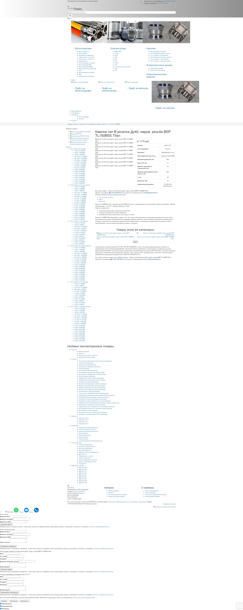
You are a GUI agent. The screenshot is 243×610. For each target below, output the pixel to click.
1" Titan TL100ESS (79, 284)
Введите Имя (4, 516)
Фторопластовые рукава (87, 357)
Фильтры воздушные (85, 448)
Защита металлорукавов (86, 76)
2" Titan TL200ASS (79, 168)
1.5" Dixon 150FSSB (80, 322)
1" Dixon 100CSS (79, 225)
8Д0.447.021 (83, 475)
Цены (100, 199)
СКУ (116, 68)
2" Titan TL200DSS (79, 265)
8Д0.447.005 (83, 467)
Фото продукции (84, 117)
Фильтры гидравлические (87, 446)
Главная (70, 124)
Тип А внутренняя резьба (158, 51)
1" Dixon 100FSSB (79, 310)
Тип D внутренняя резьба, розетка (161, 57)
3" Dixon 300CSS (79, 240)
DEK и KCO (118, 51)
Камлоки (82, 124)
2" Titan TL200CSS (79, 234)
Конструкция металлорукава (88, 370)
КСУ (116, 65)
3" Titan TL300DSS (79, 270)
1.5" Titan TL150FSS (80, 320)
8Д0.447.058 (83, 482)
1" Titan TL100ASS (79, 151)
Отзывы (81, 119)
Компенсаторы (85, 136)
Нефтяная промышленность (88, 427)
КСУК (116, 55)
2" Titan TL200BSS (79, 206)
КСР (116, 59)
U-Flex (117, 53)
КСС (116, 61)
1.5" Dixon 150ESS (79, 293)
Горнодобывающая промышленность (91, 441)
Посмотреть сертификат (9, 592)
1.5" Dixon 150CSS (79, 232)
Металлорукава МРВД (86, 67)
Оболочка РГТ (83, 422)
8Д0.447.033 (83, 479)
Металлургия (83, 433)
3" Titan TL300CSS (79, 238)
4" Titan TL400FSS (79, 337)
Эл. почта (3, 556)
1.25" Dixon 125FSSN (80, 318)
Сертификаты (75, 113)
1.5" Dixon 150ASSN (80, 166)
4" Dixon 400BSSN (79, 215)
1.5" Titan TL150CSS (80, 230)
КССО (116, 63)
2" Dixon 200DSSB (79, 267)
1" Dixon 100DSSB (79, 249)
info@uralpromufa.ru (169, 1)
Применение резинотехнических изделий (92, 380)
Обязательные (7, 604)
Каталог (76, 124)
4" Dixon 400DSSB (79, 278)
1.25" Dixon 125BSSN (80, 196)
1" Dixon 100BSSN (79, 191)
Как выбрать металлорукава (88, 410)
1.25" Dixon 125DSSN (80, 257)
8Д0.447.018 (83, 473)
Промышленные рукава (157, 70)
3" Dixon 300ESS (79, 301)
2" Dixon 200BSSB (79, 217)
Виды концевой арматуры (87, 376)
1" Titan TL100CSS (79, 223)
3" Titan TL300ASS (79, 173)
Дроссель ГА (83, 454)
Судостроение (83, 439)
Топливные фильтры (85, 444)
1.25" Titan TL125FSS (80, 314)
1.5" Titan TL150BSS (80, 198)
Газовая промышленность (87, 429)
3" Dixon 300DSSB (79, 272)
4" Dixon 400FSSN (79, 341)
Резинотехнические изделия (88, 355)
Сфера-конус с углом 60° (87, 57)
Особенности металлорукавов (89, 382)
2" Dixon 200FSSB (79, 327)
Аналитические (7, 606)
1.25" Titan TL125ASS (80, 156)
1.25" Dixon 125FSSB (80, 316)
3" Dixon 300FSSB (79, 333)
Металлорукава (86, 131)
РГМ (80, 70)
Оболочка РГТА (84, 420)
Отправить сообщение (8, 546)
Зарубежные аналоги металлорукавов (91, 378)
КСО (116, 57)
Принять (4, 601)
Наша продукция (150, 493)
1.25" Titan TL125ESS (80, 287)
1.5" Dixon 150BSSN (80, 202)
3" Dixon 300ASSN (79, 177)
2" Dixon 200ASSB (79, 170)
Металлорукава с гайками (87, 63)
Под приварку (83, 53)
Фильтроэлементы (85, 450)
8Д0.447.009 (83, 469)
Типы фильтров (84, 368)
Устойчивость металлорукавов (89, 391)
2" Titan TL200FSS (79, 325)
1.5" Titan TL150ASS (80, 162)
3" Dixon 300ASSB (79, 175)
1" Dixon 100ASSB (79, 153)
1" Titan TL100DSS (79, 248)
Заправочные (83, 61)
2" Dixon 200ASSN (79, 172)
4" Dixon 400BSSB (79, 213)
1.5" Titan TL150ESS (80, 291)
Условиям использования (139, 502)
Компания (3, 584)
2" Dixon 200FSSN (79, 329)
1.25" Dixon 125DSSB (80, 255)
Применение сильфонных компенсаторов (92, 405)
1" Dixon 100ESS (79, 286)
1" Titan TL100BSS (79, 187)
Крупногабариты (84, 51)
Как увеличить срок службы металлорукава (93, 412)
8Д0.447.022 (83, 477)
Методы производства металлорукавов (92, 386)
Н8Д (80, 74)
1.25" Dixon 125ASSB (80, 158)
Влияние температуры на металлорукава (92, 384)
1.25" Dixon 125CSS (80, 229)
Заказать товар (6, 569)
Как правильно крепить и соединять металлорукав (95, 408)
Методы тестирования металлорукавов (92, 389)
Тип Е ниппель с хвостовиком (159, 59)
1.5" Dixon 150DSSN (80, 263)
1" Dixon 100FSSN (79, 312)
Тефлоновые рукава (156, 68)
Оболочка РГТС (84, 424)
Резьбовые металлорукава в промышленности (94, 397)
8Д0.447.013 (83, 471)
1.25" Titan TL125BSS (80, 192)
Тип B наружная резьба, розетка (160, 53)
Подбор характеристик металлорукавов (92, 387)
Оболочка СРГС (84, 418)
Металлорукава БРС (85, 65)
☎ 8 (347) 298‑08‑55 (115, 193)
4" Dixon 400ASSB (79, 181)
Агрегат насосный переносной (89, 452)
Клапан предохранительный (88, 460)
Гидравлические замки (86, 456)
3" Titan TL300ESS (79, 299)
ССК (116, 70)
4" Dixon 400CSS (79, 244)
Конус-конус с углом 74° (86, 59)
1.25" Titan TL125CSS (80, 227)
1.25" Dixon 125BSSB (80, 194)
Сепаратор (82, 463)
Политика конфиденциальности (155, 494)
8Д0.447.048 (83, 481)
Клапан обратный (84, 458)
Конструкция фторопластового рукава (91, 372)
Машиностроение (84, 435)
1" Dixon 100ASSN (79, 154)
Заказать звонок (6, 524)
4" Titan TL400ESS (79, 303)
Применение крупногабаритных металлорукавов (95, 401)
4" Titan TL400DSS (79, 276)
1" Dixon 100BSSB (79, 189)
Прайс (135, 242)
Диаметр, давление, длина (9, 561)
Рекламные (5, 609)
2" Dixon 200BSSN (79, 219)
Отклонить (13, 601)
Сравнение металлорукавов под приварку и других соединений (99, 403)
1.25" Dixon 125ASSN (80, 160)
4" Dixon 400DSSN (79, 280)
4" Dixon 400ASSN (79, 183)
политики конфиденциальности (98, 527)
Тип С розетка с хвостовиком (159, 55)
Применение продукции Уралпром (90, 367)
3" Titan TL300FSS (79, 331)
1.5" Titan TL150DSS (80, 259)
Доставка (102, 201)
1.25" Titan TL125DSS (80, 253)
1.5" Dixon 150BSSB (80, 200)
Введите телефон (6, 519)
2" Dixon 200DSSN (79, 268)
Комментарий (4, 567)
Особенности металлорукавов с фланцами (93, 399)
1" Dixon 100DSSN (79, 251)
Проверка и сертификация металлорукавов (93, 414)
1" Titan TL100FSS (79, 308)
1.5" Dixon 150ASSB (80, 164)
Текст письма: (5, 542)
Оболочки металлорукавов (87, 365)
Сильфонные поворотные (123, 67)
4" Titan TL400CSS (79, 242)
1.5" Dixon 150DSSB (80, 261)
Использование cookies (152, 496)
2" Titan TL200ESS (79, 295)
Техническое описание (106, 197)
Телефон (3, 559)
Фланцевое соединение (86, 55)
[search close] (70, 15)
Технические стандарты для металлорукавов (94, 393)
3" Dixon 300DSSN (79, 274)
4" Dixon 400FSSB (79, 339)
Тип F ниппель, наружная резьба (160, 61)
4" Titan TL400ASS (79, 179)
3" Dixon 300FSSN (79, 335)
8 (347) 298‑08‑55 (162, 3)
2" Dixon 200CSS (79, 236)
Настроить (24, 601)
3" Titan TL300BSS (79, 204)
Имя (1, 553)
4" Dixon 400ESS (79, 305)
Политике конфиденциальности (118, 502)
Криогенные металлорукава (87, 68)
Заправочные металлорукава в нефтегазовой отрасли (97, 395)
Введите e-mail (5, 522)
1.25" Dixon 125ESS (80, 289)
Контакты (74, 120)
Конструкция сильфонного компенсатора (92, 374)
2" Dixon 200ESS (79, 297)
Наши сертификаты (152, 491)
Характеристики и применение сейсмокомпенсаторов (96, 406)
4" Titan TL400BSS (79, 211)
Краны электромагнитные (87, 462)
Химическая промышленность (88, 431)
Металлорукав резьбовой (87, 72)
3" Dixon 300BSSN (79, 210)
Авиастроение (83, 437)
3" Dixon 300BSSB (79, 208)
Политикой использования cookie (84, 597)
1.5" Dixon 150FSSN (80, 324)
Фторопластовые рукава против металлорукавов (95, 361)
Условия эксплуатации (86, 363)
